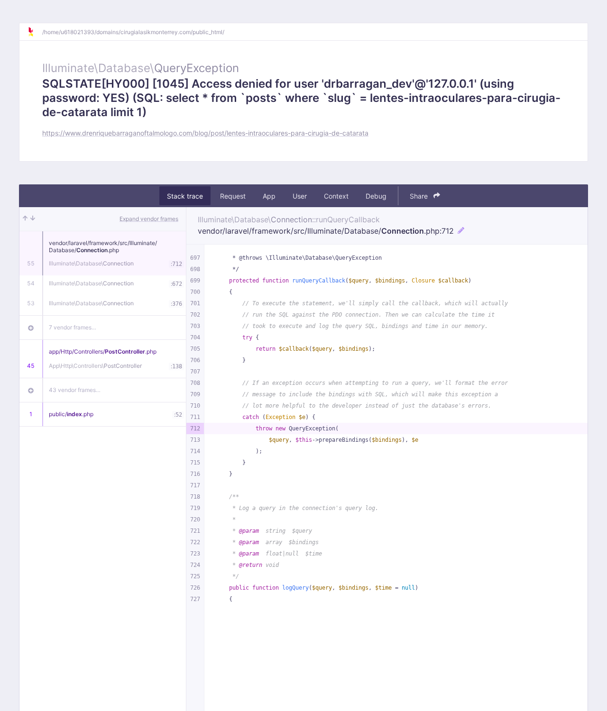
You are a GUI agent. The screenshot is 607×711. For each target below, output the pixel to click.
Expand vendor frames (149, 218)
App (269, 196)
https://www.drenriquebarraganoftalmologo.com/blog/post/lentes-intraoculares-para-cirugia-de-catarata (205, 133)
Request (233, 196)
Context (336, 196)
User (300, 196)
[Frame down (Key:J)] (33, 219)
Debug (376, 196)
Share (420, 196)
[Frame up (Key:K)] (25, 219)
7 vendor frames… (72, 327)
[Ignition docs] (34, 31)
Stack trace (185, 196)
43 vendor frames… (75, 389)
